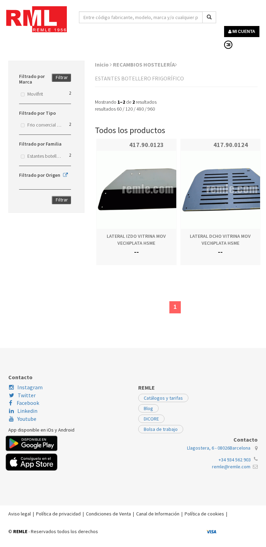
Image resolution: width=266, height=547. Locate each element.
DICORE (151, 419)
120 (129, 109)
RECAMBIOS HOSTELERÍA (144, 64)
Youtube (26, 418)
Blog (148, 408)
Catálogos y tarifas (163, 398)
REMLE (20, 531)
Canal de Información (157, 514)
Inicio (102, 64)
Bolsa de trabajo (161, 429)
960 (151, 109)
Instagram (30, 387)
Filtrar (62, 77)
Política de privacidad (58, 514)
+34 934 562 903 (235, 460)
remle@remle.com (231, 466)
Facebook (27, 402)
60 (119, 109)
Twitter (27, 395)
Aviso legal (19, 514)
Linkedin (27, 410)
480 (140, 109)
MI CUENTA (243, 31)
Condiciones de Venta (108, 514)
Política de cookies (204, 514)
